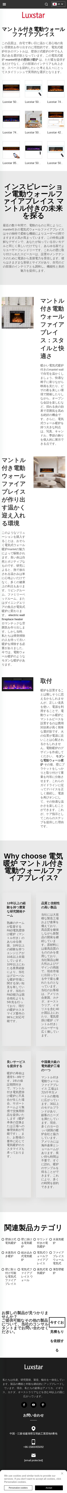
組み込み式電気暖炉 (26, 1256)
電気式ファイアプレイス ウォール (27, 1275)
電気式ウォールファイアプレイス (42, 1258)
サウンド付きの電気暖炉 (42, 1243)
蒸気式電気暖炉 (42, 1271)
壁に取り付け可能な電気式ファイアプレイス (10, 1276)
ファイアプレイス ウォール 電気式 (58, 1258)
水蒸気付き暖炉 (10, 1254)
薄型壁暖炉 (58, 1271)
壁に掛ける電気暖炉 (26, 1243)
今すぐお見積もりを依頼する (57, 1323)
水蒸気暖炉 (58, 1241)
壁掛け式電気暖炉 (10, 1241)
